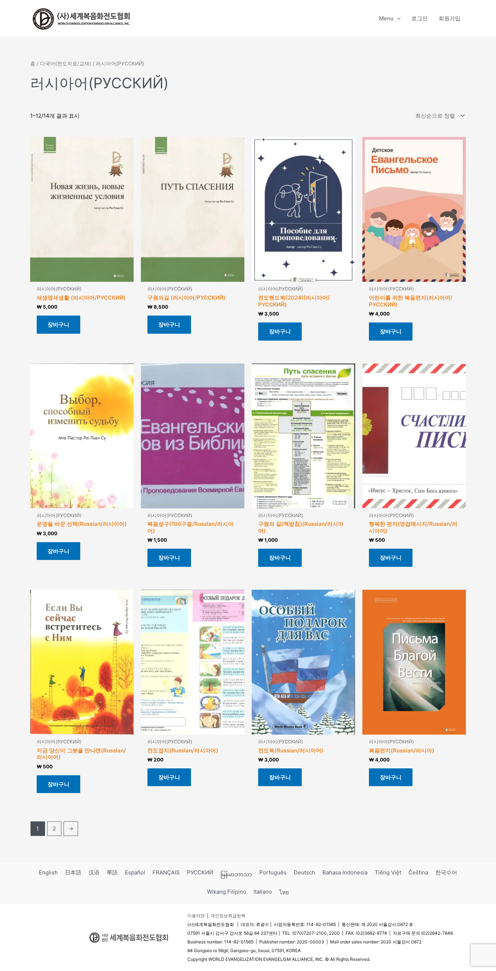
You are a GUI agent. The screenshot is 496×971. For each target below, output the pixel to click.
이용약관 (196, 915)
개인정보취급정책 (228, 915)
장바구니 (58, 324)
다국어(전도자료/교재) (65, 63)
